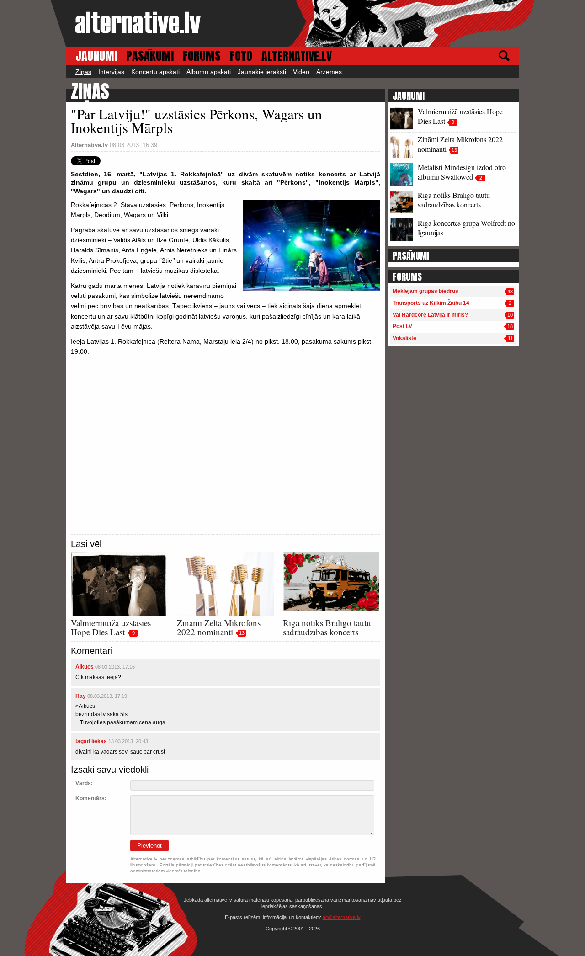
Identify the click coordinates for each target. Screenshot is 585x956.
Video (301, 71)
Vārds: (84, 783)
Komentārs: (90, 798)
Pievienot (149, 845)
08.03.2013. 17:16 (115, 666)
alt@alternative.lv (342, 917)
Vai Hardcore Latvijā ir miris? (430, 315)
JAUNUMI (96, 56)
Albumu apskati (208, 71)
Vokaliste (404, 338)
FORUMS (202, 56)
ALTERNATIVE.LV (296, 56)
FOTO (241, 56)
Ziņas (83, 71)
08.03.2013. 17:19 (107, 696)
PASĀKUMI (150, 56)
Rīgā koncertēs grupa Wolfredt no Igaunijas (466, 227)
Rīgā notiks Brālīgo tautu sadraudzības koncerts (327, 627)
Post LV (402, 326)
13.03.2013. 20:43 (128, 741)
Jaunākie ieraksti (262, 71)
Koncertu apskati (155, 71)
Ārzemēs (329, 71)
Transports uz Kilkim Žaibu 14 (431, 303)
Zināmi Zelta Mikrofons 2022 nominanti (219, 627)
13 (242, 633)
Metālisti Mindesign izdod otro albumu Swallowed (462, 171)
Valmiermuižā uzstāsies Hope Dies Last (111, 627)
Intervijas (111, 71)
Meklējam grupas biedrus (425, 291)
